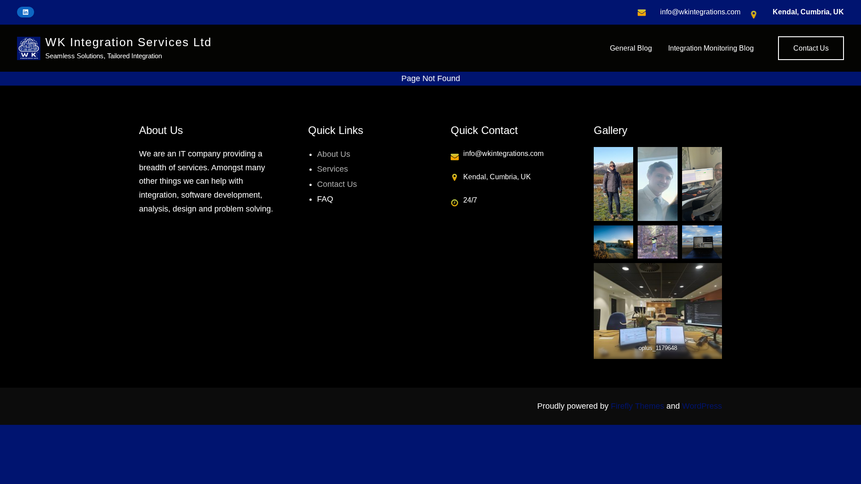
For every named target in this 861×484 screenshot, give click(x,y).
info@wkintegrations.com (700, 12)
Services (332, 168)
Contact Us (811, 48)
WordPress (702, 406)
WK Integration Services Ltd (128, 42)
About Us (333, 154)
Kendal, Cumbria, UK (808, 12)
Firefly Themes (637, 406)
